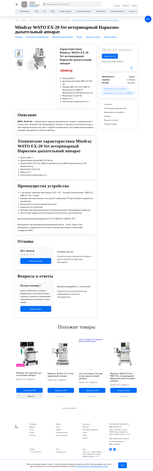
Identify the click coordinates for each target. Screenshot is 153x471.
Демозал (58, 430)
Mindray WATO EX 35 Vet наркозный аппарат (61, 374)
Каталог (58, 424)
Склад (58, 427)
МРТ (52, 11)
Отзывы (31, 432)
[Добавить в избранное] (72, 340)
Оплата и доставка (61, 435)
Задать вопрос (36, 309)
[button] (69, 408)
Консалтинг (86, 424)
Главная (16, 426)
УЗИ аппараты (25, 11)
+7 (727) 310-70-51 (35, 452)
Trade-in (85, 438)
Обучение (86, 427)
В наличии (133, 11)
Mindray (132, 77)
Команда (32, 427)
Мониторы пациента (84, 11)
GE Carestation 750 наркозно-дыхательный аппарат (91, 375)
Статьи (31, 430)
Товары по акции (65, 11)
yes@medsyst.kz (61, 452)
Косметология (100, 11)
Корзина (134, 4)
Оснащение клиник (117, 11)
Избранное (126, 4)
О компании (33, 424)
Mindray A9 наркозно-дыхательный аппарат (29, 374)
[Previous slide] (19, 47)
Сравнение (117, 4)
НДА (36, 11)
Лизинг (85, 435)
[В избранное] (105, 67)
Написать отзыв (36, 261)
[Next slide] (136, 11)
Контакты (32, 435)
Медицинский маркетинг (90, 430)
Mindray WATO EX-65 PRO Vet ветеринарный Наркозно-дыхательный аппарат (122, 377)
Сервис (85, 432)
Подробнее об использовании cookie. (91, 466)
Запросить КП (110, 56)
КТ (45, 11)
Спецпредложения (62, 432)
